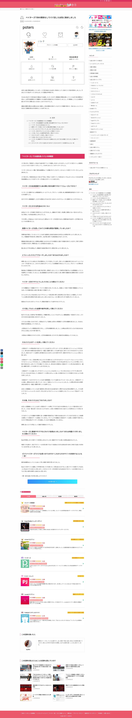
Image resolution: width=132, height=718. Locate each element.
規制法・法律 (93, 70)
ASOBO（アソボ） (94, 102)
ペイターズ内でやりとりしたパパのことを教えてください (45, 131)
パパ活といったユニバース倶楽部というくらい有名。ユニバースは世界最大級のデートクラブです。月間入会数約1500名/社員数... (56, 511)
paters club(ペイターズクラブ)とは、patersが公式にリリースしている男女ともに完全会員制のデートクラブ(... (56, 566)
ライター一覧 (52, 713)
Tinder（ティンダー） (95, 123)
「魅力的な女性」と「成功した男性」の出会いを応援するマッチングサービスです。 (49, 529)
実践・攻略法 (93, 67)
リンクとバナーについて (42, 713)
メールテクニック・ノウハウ (97, 63)
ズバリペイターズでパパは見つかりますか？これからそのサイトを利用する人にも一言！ (52, 143)
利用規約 (100, 713)
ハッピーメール (94, 82)
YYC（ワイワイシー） (95, 91)
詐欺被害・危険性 (94, 73)
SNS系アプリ (93, 108)
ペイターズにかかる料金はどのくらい (40, 125)
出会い (92, 144)
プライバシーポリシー (78, 713)
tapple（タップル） (95, 120)
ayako (28, 649)
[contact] (109, 1)
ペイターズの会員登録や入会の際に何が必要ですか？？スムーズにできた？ (49, 123)
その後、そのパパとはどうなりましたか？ (41, 137)
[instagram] (105, 1)
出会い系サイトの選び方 (96, 60)
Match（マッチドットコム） (97, 129)
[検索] (111, 1)
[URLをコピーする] (2, 368)
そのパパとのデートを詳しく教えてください (42, 135)
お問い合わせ (107, 713)
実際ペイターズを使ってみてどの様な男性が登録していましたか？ (47, 127)
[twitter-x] (103, 1)
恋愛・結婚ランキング (93, 184)
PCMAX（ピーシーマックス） (97, 85)
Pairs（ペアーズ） (94, 114)
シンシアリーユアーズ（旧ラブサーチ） (99, 135)
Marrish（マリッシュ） (96, 117)
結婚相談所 (93, 141)
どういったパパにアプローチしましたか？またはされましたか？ (47, 129)
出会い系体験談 (94, 76)
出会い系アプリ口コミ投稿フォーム (99, 167)
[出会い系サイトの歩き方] (66, 5)
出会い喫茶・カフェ (95, 147)
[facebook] (101, 1)
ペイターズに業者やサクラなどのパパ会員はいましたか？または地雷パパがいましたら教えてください (102, 219)
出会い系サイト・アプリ (96, 79)
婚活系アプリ (93, 132)
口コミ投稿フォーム (61, 713)
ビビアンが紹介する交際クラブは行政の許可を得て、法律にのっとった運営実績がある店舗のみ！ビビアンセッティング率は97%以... (56, 548)
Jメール (93, 100)
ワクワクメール (94, 88)
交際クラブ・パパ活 (26, 492)
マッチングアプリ (94, 111)
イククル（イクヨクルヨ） (96, 94)
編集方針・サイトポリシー (91, 713)
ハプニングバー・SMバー (96, 157)
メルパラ (93, 97)
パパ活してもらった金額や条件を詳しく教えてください (45, 133)
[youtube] (107, 1)
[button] (2, 350)
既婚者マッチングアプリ (96, 153)
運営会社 (70, 713)
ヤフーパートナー (95, 138)
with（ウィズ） (94, 126)
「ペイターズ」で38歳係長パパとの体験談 (40, 121)
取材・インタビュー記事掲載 (28, 713)
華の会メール (94, 105)
